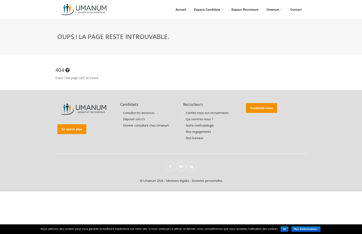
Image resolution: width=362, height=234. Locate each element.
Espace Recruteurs (245, 9)
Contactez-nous (261, 108)
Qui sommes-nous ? (199, 119)
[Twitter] (181, 166)
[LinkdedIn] (191, 166)
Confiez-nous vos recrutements (207, 113)
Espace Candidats (207, 9)
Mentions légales (177, 181)
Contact (296, 9)
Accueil (181, 9)
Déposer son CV (134, 119)
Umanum (272, 9)
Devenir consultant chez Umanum (146, 125)
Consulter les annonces (139, 113)
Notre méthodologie (200, 125)
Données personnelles (207, 181)
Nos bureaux (194, 138)
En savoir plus (72, 129)
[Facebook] (170, 166)
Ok (284, 229)
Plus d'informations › (306, 229)
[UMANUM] (83, 9)
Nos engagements (198, 132)
